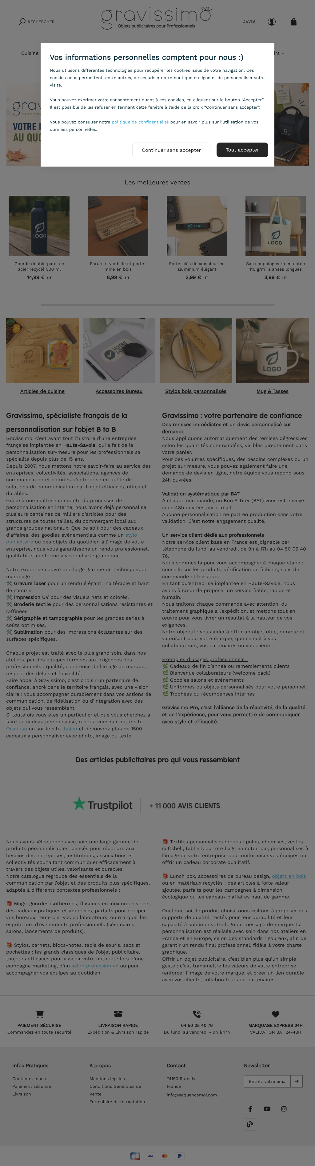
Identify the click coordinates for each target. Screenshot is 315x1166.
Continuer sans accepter (171, 150)
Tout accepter (242, 150)
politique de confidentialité (140, 122)
